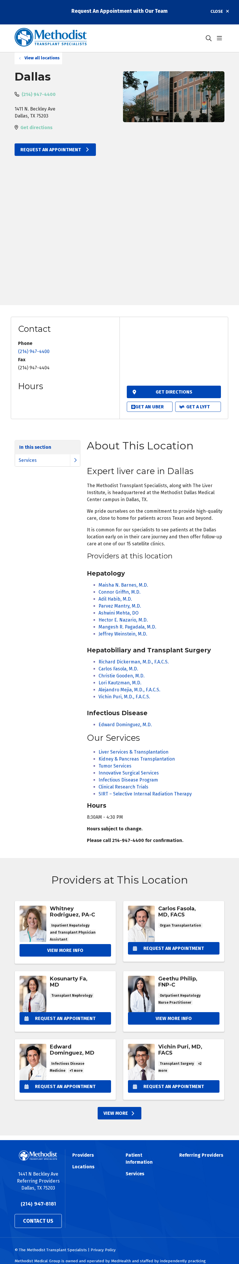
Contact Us (38, 1221)
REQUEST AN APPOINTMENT (51, 149)
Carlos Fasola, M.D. (118, 669)
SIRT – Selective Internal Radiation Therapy (145, 794)
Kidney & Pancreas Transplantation (137, 759)
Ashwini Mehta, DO (118, 613)
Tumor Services (115, 766)
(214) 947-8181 (38, 1204)
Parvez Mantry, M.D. (120, 606)
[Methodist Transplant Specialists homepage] (51, 38)
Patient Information (139, 1158)
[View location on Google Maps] (174, 353)
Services (28, 460)
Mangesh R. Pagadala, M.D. (127, 627)
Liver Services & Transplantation (133, 752)
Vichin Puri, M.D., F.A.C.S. (124, 696)
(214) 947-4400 (39, 94)
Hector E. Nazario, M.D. (123, 620)
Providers (83, 1155)
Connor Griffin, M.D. (119, 592)
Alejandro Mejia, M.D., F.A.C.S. (129, 689)
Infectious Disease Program (128, 780)
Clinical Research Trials (123, 787)
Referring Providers (201, 1155)
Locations (83, 1166)
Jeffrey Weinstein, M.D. (123, 634)
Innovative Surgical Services (129, 773)
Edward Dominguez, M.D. (125, 724)
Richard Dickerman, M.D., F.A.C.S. (134, 662)
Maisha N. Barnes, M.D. (123, 585)
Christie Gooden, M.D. (122, 676)
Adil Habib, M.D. (115, 599)
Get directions (36, 127)
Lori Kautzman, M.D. (120, 683)
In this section (35, 447)
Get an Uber (149, 407)
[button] (220, 38)
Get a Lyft (198, 407)
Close (216, 11)
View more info (65, 932)
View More (115, 1113)
